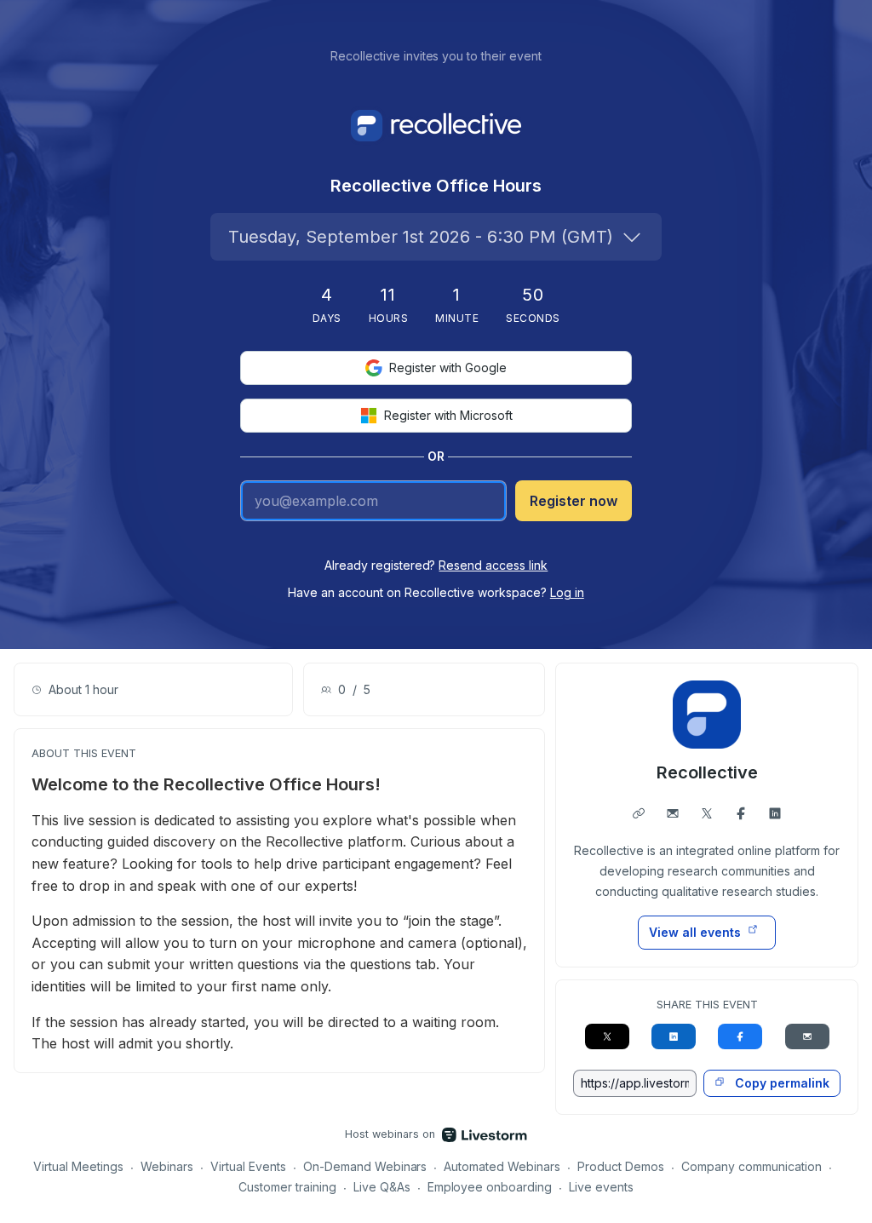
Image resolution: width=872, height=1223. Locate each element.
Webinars (167, 1166)
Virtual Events (248, 1166)
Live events (601, 1187)
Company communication (751, 1166)
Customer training (287, 1187)
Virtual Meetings (78, 1166)
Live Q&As (381, 1187)
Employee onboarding (490, 1187)
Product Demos (620, 1166)
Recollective (707, 772)
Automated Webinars (502, 1166)
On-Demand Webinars (365, 1166)
